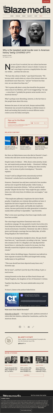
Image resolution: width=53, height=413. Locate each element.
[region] (26, 404)
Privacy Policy (21, 124)
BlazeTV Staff (7, 55)
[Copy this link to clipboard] (33, 327)
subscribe (46, 1)
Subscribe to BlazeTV (12, 314)
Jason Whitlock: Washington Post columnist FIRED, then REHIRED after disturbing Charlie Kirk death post (42, 369)
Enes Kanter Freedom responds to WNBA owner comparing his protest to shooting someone (25, 148)
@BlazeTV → (22, 343)
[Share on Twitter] (24, 327)
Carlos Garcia (8, 365)
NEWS (11, 16)
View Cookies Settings (26, 410)
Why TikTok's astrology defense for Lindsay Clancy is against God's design (41, 148)
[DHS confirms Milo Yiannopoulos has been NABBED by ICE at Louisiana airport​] (26, 360)
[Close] (50, 398)
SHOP (36, 16)
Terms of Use (27, 124)
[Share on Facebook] (20, 327)
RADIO (23, 16)
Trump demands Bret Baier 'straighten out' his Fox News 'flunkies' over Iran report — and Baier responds (11, 369)
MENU (40, 16)
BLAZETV (30, 16)
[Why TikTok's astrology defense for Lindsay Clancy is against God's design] (41, 141)
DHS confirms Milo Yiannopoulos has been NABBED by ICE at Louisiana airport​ (25, 369)
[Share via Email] (29, 327)
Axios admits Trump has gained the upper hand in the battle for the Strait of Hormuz (11, 148)
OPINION (18, 16)
